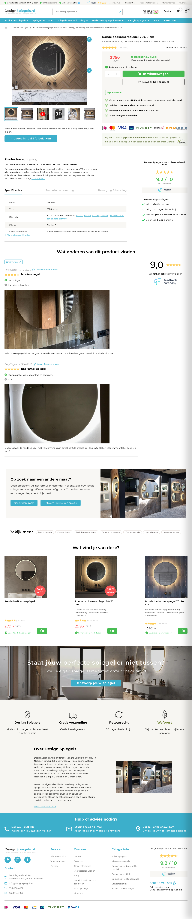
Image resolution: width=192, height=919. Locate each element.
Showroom (170, 20)
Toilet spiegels (119, 856)
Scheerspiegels (120, 883)
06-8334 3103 (16, 893)
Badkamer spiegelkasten (106, 20)
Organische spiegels (111, 532)
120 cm (104, 215)
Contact (78, 856)
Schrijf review (12, 262)
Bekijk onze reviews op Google (166, 889)
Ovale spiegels (63, 532)
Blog (76, 875)
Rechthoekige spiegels (86, 532)
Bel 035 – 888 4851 (23, 826)
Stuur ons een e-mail (89, 826)
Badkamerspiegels (15, 20)
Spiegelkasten (151, 532)
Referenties (130, 3)
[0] (178, 11)
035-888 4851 (16, 888)
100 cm (95, 215)
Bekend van (69, 3)
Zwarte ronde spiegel (123, 888)
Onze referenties (82, 866)
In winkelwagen (156, 74)
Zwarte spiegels (133, 532)
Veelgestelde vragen (149, 3)
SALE (156, 20)
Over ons (183, 3)
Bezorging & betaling (112, 190)
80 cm (87, 215)
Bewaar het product (155, 81)
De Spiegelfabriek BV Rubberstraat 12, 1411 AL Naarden (26, 877)
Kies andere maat (24, 503)
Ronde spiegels (45, 532)
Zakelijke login (81, 888)
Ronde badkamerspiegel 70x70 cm (94, 608)
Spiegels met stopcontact (125, 879)
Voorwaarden (57, 861)
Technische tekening (60, 190)
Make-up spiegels (121, 861)
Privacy (54, 866)
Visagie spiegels (137, 20)
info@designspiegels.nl (21, 883)
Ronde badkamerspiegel (19, 601)
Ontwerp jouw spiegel (96, 683)
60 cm (79, 215)
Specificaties (13, 190)
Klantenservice (168, 3)
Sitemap (78, 893)
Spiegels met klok (121, 874)
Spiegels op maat (43, 20)
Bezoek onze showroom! (158, 826)
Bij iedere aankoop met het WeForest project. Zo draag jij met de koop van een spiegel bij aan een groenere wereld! (143, 139)
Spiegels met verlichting (71, 20)
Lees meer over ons (45, 806)
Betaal (16, 3)
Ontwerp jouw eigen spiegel (61, 503)
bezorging (49, 3)
